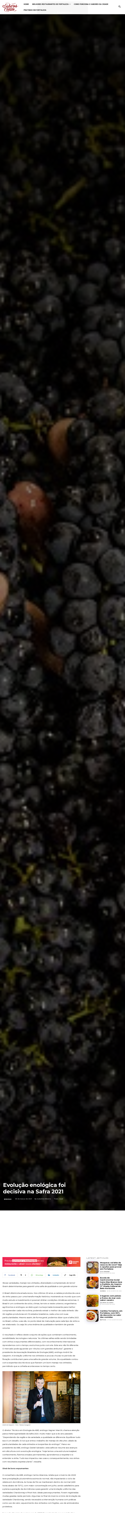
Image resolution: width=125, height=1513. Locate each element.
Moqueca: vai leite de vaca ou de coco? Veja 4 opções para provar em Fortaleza (111, 1265)
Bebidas (8, 1199)
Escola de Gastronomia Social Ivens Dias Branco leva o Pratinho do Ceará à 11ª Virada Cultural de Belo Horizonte (111, 1283)
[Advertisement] (62, 1229)
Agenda (103, 1291)
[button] (120, 7)
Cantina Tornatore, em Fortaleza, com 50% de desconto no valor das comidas (111, 1314)
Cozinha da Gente (106, 1302)
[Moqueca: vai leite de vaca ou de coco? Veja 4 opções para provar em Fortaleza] (92, 1268)
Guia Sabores (105, 1271)
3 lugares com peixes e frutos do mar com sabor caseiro (110, 1298)
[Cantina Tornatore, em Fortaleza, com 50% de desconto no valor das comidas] (92, 1316)
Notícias (103, 1320)
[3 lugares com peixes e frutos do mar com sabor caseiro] (92, 1301)
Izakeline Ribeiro (44, 1199)
